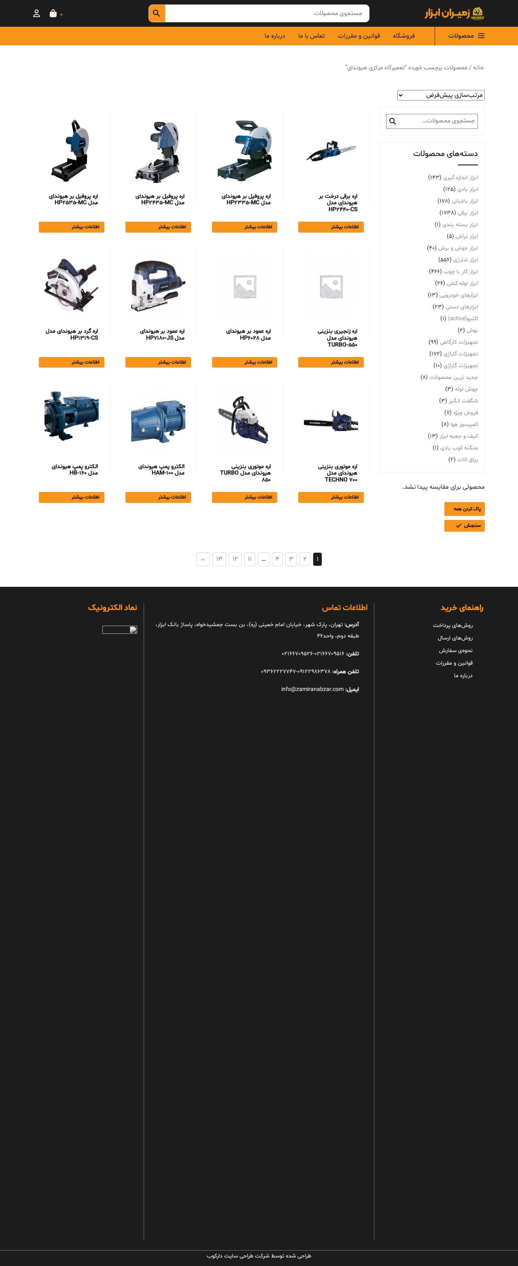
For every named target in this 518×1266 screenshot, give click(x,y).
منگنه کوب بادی (459, 448)
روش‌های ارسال (455, 638)
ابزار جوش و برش (458, 248)
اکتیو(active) (463, 319)
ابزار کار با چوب (461, 272)
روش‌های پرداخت (453, 625)
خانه (478, 68)
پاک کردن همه (467, 509)
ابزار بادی (467, 189)
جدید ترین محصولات (453, 377)
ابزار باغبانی (465, 201)
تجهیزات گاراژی (461, 366)
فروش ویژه (465, 413)
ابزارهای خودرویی (458, 295)
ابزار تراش (467, 236)
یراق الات (467, 460)
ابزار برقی (468, 213)
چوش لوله (466, 389)
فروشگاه (404, 36)
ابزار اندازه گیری (460, 178)
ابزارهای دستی (462, 307)
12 (235, 559)
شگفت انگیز (463, 401)
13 (219, 559)
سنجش (472, 525)
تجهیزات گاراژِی (461, 354)
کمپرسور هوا (464, 424)
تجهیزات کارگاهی (459, 342)
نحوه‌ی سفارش (456, 650)
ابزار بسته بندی (460, 225)
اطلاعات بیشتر (345, 227)
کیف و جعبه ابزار (458, 436)
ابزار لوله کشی (462, 283)
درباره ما (275, 36)
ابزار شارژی (465, 260)
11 (250, 559)
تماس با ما (311, 36)
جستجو (392, 121)
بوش (472, 330)
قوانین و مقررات (359, 36)
